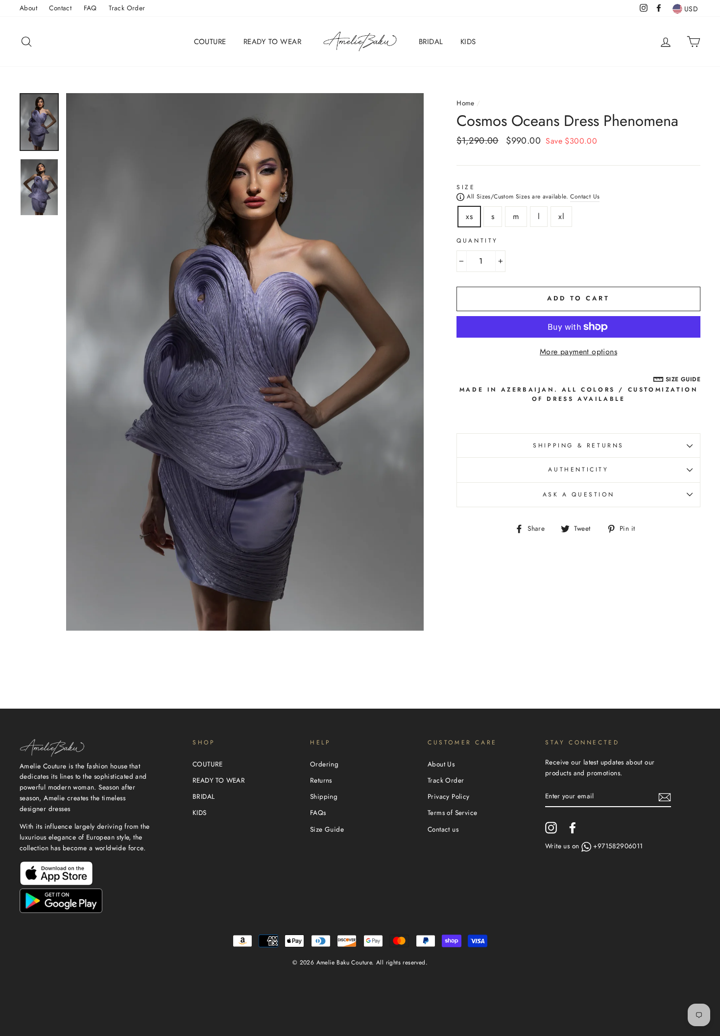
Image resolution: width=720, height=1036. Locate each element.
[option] (245, 362)
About (28, 8)
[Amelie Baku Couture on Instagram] (551, 828)
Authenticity (578, 469)
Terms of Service (452, 812)
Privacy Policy (449, 796)
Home (465, 103)
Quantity (477, 240)
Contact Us (585, 196)
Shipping (323, 796)
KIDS (468, 41)
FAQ (90, 8)
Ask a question (578, 494)
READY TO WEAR (272, 41)
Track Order (127, 8)
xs (469, 216)
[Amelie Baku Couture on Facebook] (572, 828)
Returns (321, 780)
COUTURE (210, 41)
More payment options (578, 351)
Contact (60, 8)
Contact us (443, 829)
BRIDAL (431, 41)
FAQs (318, 812)
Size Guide (327, 829)
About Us (441, 764)
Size (465, 187)
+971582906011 (618, 846)
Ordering (324, 764)
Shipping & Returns (578, 445)
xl (561, 216)
